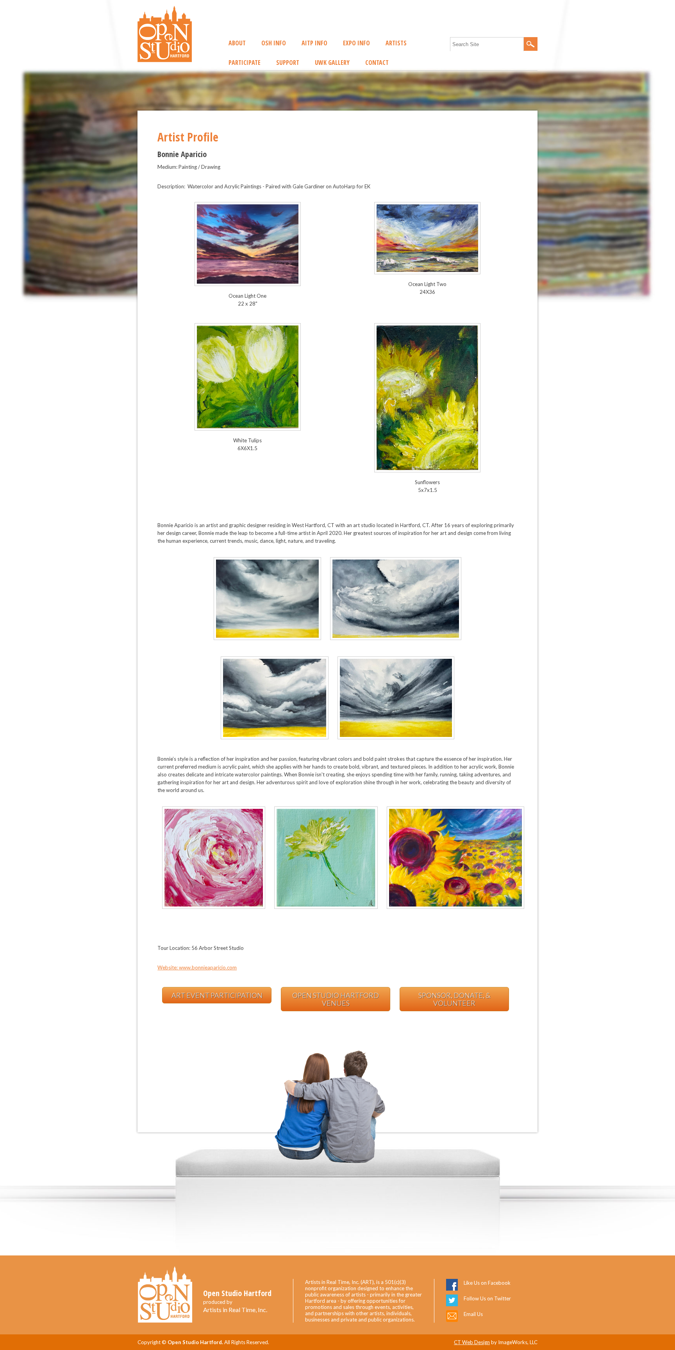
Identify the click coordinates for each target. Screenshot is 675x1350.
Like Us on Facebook (487, 1283)
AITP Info (314, 43)
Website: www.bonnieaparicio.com (197, 967)
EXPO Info (356, 43)
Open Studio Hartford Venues (335, 999)
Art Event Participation (216, 995)
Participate (245, 62)
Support (287, 62)
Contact (377, 62)
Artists (396, 43)
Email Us (473, 1314)
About (237, 43)
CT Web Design (472, 1342)
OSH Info (273, 43)
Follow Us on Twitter (487, 1298)
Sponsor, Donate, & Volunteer (454, 999)
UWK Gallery (332, 62)
